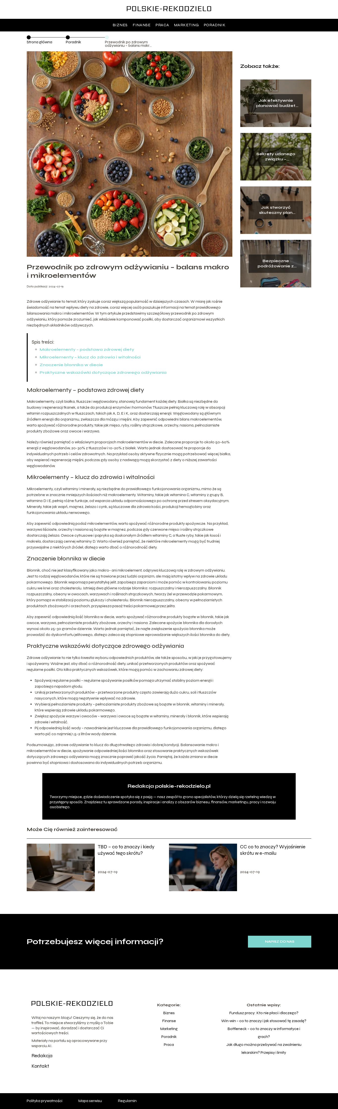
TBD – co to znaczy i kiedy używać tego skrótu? (126, 850)
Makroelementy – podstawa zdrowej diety (87, 349)
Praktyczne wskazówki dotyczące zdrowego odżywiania (103, 372)
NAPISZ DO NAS (279, 942)
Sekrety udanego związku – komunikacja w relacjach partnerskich (275, 156)
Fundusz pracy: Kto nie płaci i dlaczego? (263, 1012)
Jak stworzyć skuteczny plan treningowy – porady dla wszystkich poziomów (276, 210)
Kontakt (40, 1066)
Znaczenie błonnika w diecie (71, 364)
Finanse (142, 25)
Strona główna (39, 42)
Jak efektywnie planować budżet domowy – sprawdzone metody (275, 103)
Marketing (186, 25)
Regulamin (127, 1100)
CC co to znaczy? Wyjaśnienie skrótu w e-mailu (272, 850)
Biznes (120, 25)
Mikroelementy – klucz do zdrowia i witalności (90, 357)
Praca (162, 25)
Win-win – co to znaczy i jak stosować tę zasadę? (263, 1020)
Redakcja (41, 1056)
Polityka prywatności (44, 1100)
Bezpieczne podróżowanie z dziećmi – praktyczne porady (275, 263)
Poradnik (215, 25)
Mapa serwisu (90, 1100)
